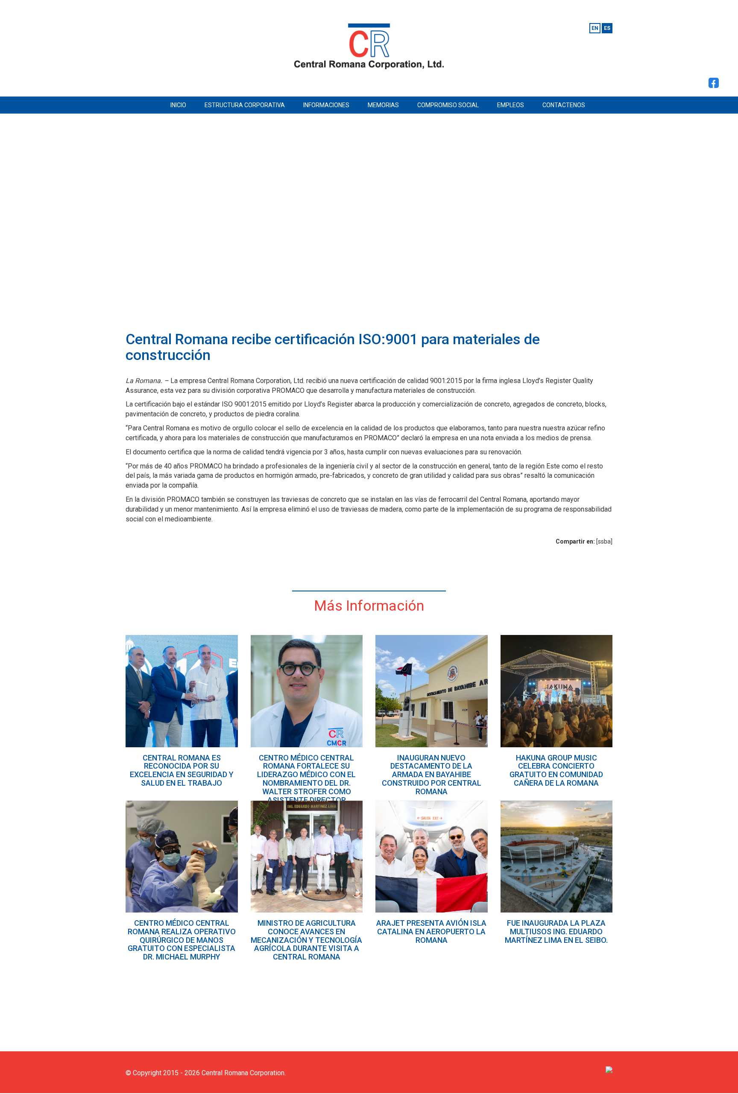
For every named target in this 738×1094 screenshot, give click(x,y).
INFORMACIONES (326, 105)
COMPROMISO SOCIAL (448, 105)
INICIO (178, 105)
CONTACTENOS (563, 105)
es (607, 28)
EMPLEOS (510, 105)
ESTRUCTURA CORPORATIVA (245, 105)
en (595, 28)
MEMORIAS (383, 105)
